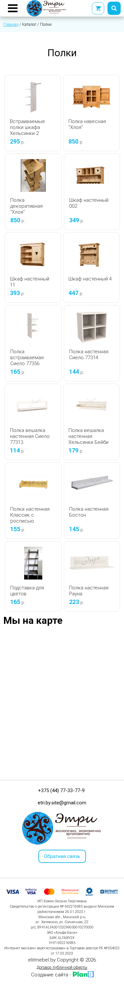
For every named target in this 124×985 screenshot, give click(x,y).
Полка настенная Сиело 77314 (88, 355)
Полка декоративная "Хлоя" (26, 206)
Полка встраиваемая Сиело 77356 (27, 357)
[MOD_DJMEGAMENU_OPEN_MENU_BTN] (12, 8)
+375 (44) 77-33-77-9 (61, 790)
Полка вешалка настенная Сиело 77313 (30, 436)
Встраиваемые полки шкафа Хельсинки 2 (27, 127)
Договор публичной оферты (62, 967)
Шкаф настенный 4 (90, 279)
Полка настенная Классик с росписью (30, 515)
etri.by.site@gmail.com (62, 803)
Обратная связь (62, 856)
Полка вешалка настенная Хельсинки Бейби (88, 436)
